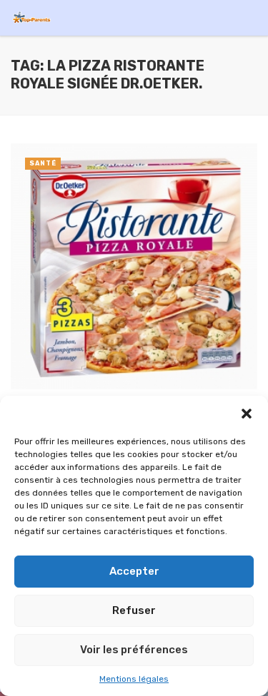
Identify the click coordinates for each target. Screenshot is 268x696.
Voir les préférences (134, 649)
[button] (246, 413)
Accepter (134, 571)
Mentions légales (134, 679)
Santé (42, 163)
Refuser (134, 610)
